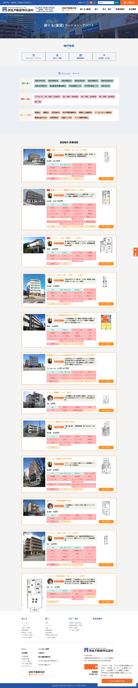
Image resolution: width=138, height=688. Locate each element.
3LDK (52, 442)
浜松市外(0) (105, 86)
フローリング (90, 207)
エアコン (52, 211)
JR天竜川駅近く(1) (91, 86)
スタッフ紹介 (26, 661)
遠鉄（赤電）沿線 (65, 164)
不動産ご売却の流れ (75, 623)
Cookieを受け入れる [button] (117, 681)
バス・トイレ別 (77, 164)
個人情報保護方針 (44, 657)
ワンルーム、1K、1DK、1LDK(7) (47, 96)
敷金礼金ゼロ (52, 601)
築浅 (53, 303)
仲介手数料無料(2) (69, 112)
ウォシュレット (77, 170)
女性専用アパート (90, 381)
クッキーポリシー (44, 665)
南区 (53, 407)
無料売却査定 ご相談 (75, 625)
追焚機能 (90, 204)
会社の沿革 (25, 659)
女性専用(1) (54, 117)
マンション (48, 625)
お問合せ (135, 253)
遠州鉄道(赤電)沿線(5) (58, 86)
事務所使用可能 (90, 221)
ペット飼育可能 (90, 226)
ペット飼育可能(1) (81, 117)
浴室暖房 (52, 564)
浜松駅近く (65, 252)
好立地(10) (56, 112)
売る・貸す (107, 9)
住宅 (46, 623)
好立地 (65, 178)
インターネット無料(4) (103, 112)
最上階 (53, 521)
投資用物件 (120, 9)
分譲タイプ (78, 178)
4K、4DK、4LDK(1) (106, 96)
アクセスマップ (27, 666)
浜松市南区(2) (93, 81)
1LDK (52, 217)
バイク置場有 (65, 336)
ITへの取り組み (27, 663)
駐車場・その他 (26, 632)
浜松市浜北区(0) (107, 81)
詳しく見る (106, 179)
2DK (53, 259)
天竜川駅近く (65, 204)
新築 (53, 226)
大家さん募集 (73, 628)
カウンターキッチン (65, 173)
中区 (53, 164)
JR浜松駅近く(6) (75, 86)
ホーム (24, 649)
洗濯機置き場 (65, 167)
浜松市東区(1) (67, 81)
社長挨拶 (25, 656)
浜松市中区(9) (40, 81)
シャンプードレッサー (77, 174)
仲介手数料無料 (65, 521)
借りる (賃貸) (85, 9)
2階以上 (90, 164)
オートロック (77, 167)
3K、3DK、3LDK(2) (88, 96)
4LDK (65, 170)
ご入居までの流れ (27, 635)
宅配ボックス (52, 173)
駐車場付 (52, 167)
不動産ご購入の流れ (51, 635)
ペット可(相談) (65, 211)
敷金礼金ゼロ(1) (41, 117)
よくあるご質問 (26, 637)
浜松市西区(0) (53, 81)
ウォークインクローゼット (77, 217)
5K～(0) (38, 102)
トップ (5, 15)
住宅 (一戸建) (26, 628)
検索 (116, 2)
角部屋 (53, 178)
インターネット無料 (77, 226)
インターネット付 (53, 214)
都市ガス (90, 173)
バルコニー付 (52, 170)
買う (96, 9)
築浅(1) (37, 112)
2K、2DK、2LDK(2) (70, 96)
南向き (90, 167)
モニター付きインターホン (65, 222)
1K (53, 410)
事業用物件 (25, 630)
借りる (24, 619)
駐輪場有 (90, 214)
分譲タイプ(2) (67, 117)
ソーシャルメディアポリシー (48, 661)
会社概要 (132, 9)
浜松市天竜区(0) (41, 86)
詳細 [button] (111, 675)
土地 (46, 628)
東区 (53, 204)
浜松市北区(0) (80, 81)
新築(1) (46, 112)
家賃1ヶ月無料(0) (85, 112)
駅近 (65, 214)
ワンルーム (65, 378)
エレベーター (90, 170)
